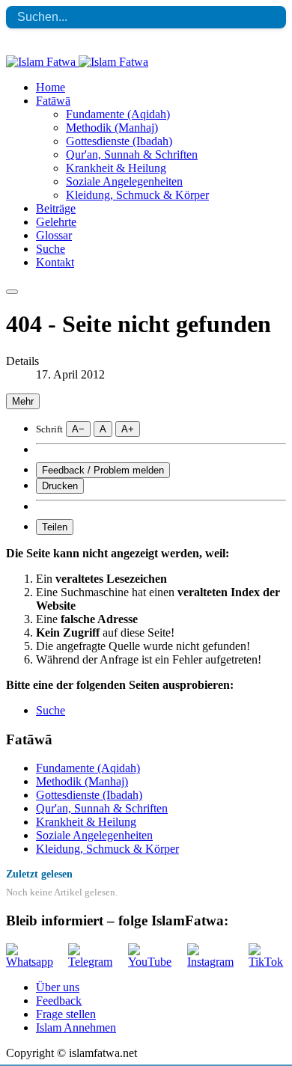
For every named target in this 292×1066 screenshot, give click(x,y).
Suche (50, 710)
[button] (53, 100)
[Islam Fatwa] (77, 61)
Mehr (23, 401)
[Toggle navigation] (12, 292)
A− (78, 429)
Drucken (60, 485)
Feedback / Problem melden (103, 470)
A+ (127, 429)
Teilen (54, 527)
